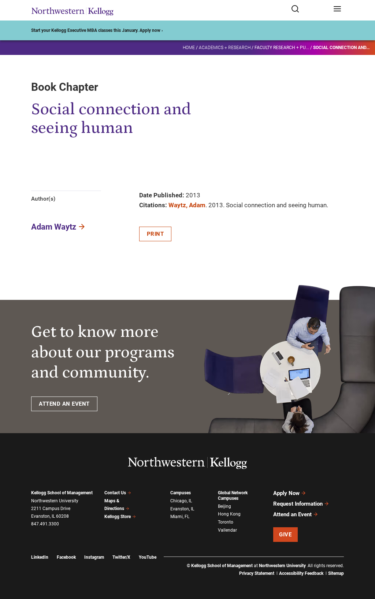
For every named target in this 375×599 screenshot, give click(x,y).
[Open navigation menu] (337, 9)
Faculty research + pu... (282, 47)
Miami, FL (179, 516)
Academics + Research (224, 47)
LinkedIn (39, 557)
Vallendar (227, 530)
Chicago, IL (181, 500)
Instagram (94, 557)
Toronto (225, 522)
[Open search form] (310, 9)
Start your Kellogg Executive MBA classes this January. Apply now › (97, 30)
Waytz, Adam (186, 205)
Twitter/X (121, 557)
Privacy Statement (256, 573)
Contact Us (115, 492)
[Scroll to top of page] (362, 561)
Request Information (298, 504)
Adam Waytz (53, 226)
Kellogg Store (117, 516)
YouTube (147, 557)
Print (155, 234)
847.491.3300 (45, 524)
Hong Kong (229, 514)
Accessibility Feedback (301, 573)
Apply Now (286, 493)
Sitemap (336, 573)
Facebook (66, 557)
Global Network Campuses (233, 495)
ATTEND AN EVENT (64, 404)
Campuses (180, 492)
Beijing (224, 506)
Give (285, 534)
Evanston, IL (182, 508)
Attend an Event (292, 514)
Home (189, 47)
